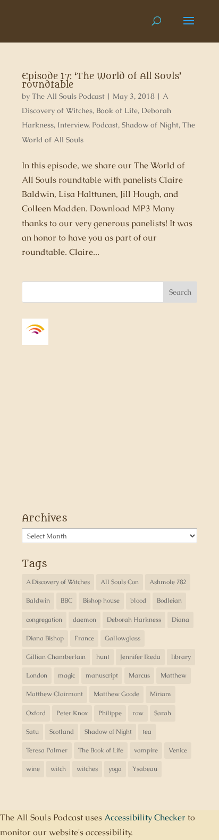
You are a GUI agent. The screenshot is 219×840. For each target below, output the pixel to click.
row (138, 713)
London (36, 675)
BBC (66, 600)
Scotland (61, 731)
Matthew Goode (116, 694)
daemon (84, 619)
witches (87, 769)
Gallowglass (122, 638)
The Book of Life (100, 750)
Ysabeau (144, 769)
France (84, 638)
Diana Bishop (45, 638)
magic (66, 675)
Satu (32, 731)
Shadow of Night (150, 125)
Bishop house (101, 600)
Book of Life (117, 110)
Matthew (174, 675)
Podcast (105, 125)
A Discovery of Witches (58, 582)
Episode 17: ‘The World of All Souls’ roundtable (101, 80)
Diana (180, 619)
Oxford (36, 713)
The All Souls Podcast (68, 96)
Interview (72, 125)
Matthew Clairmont (54, 694)
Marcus (139, 675)
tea (146, 731)
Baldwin (38, 600)
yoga (115, 769)
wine (33, 769)
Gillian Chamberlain (56, 657)
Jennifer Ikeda (140, 657)
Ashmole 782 (167, 582)
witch (58, 769)
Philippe (110, 713)
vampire (146, 750)
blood (138, 600)
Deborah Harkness (134, 619)
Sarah (162, 713)
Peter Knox (72, 713)
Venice (178, 750)
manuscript (102, 675)
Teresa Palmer (47, 750)
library (181, 657)
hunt (103, 657)
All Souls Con (119, 582)
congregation (44, 619)
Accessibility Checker (145, 817)
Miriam (160, 694)
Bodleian (169, 600)
